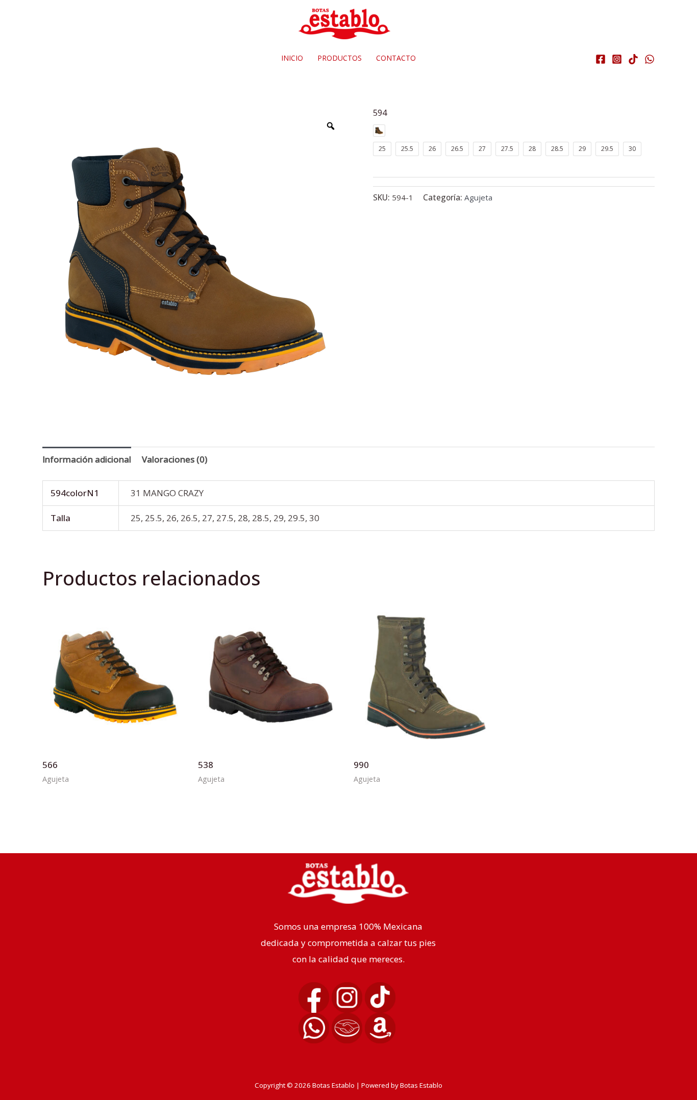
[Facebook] (600, 59)
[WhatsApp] (649, 59)
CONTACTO (396, 58)
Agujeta (478, 197)
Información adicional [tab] (86, 459)
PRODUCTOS (339, 58)
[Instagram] (617, 59)
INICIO (292, 58)
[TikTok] (633, 59)
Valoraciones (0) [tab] (174, 459)
